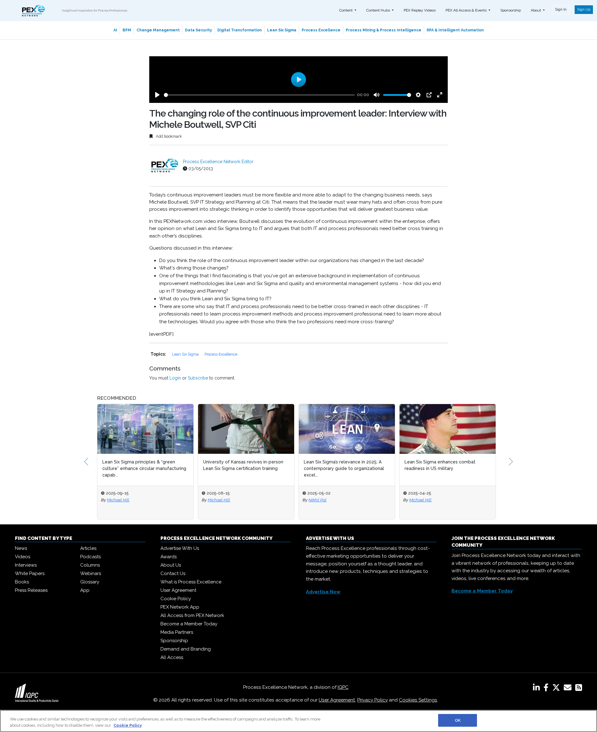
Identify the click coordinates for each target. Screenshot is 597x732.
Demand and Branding (185, 649)
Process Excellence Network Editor (218, 161)
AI (115, 30)
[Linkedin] (537, 688)
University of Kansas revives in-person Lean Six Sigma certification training (243, 465)
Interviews (26, 565)
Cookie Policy (175, 598)
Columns (90, 565)
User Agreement (178, 590)
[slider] (259, 95)
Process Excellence (321, 30)
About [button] (536, 10)
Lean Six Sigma (281, 30)
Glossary (89, 582)
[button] (86, 461)
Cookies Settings (418, 700)
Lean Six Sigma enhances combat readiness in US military (440, 465)
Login (175, 377)
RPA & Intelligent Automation (455, 30)
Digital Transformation (239, 30)
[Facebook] (547, 688)
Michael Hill (118, 499)
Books (22, 582)
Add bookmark (168, 136)
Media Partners (176, 632)
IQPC (343, 687)
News (21, 548)
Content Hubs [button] (378, 10)
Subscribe (198, 377)
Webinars (90, 573)
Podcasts (90, 556)
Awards (168, 556)
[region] (298, 721)
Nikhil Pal (317, 499)
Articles (88, 548)
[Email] (569, 688)
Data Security (198, 30)
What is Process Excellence (190, 582)
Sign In (561, 9)
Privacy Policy (372, 700)
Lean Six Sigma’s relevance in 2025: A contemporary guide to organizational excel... (344, 468)
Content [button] (346, 10)
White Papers (29, 573)
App (85, 590)
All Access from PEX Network (192, 615)
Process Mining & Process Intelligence (383, 30)
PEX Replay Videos (420, 10)
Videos (22, 556)
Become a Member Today (188, 624)
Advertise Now (323, 592)
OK (457, 720)
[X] (557, 688)
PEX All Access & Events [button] (467, 10)
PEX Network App (179, 607)
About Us (170, 565)
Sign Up (583, 9)
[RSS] (578, 688)
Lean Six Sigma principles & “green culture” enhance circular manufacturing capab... (144, 468)
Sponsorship (510, 10)
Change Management (158, 30)
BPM (127, 30)
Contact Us (172, 573)
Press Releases (31, 590)
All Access (171, 657)
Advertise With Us (179, 548)
